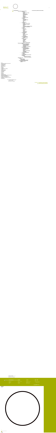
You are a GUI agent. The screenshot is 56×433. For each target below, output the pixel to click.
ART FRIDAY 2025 (3, 64)
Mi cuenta (2, 73)
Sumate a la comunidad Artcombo (5, 76)
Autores (41, 10)
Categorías (2, 67)
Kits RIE (21, 61)
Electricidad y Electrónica (26, 48)
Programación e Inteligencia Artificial (27, 26)
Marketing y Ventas (25, 34)
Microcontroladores (25, 14)
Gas (23, 21)
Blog (42, 10)
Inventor (24, 30)
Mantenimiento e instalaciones (26, 46)
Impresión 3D (24, 29)
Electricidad (24, 19)
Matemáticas (24, 41)
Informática (23, 22)
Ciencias (23, 38)
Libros (17, 10)
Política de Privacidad (28, 382)
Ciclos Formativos (24, 47)
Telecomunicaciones (25, 17)
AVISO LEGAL (2, 65)
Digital (24, 13)
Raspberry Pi (24, 16)
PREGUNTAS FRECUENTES (4, 75)
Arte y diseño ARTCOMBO (25, 36)
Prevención (24, 35)
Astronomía (24, 39)
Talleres (20, 58)
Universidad (23, 55)
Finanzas (24, 33)
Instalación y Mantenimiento (26, 50)
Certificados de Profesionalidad (25, 43)
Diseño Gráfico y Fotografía (26, 24)
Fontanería (24, 20)
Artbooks (24, 37)
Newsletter (19, 383)
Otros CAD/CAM (25, 31)
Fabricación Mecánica (25, 45)
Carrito (2, 432)
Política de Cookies (3, 74)
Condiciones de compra (28, 381)
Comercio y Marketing (25, 44)
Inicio (8, 79)
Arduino (24, 12)
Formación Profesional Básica (25, 52)
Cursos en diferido (23, 59)
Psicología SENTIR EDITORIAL (26, 42)
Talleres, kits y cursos (20, 57)
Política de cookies (28, 383)
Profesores (39, 10)
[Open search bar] (1, 430)
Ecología (24, 40)
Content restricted (3, 70)
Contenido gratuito (36, 10)
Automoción (24, 28)
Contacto (2, 69)
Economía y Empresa (24, 32)
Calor (23, 18)
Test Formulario (3, 78)
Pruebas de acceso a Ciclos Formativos (26, 54)
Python (24, 27)
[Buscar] (1, 431)
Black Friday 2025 (3, 66)
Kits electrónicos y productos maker (23, 60)
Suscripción (15, 10)
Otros (23, 15)
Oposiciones (23, 53)
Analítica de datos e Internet (26, 23)
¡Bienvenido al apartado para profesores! (6, 63)
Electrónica (23, 11)
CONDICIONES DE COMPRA (4, 68)
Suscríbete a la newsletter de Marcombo (6, 77)
